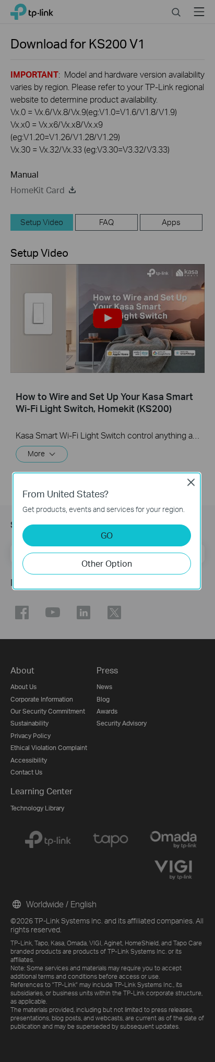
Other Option (106, 563)
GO (107, 535)
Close (191, 482)
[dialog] (107, 531)
